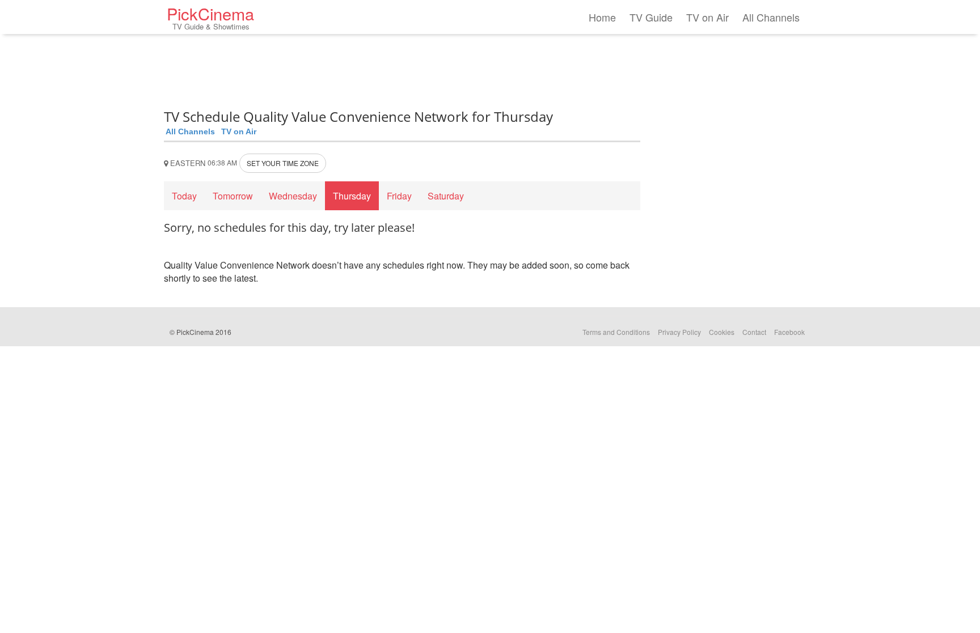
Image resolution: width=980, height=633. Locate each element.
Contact (754, 332)
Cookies (721, 332)
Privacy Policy (679, 332)
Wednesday (293, 195)
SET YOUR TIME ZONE (283, 163)
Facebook (789, 332)
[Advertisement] (402, 68)
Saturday (446, 195)
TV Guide (651, 17)
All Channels (771, 17)
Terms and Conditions (616, 332)
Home (602, 17)
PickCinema (210, 17)
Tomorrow (233, 195)
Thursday (352, 195)
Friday (399, 195)
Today (184, 195)
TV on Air (707, 17)
